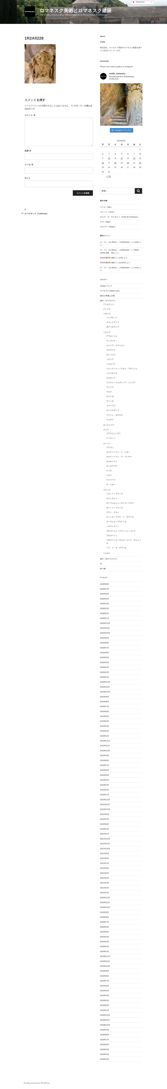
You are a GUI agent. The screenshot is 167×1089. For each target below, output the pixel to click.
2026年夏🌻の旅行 (108, 258)
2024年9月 (104, 697)
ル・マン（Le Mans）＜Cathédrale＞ (115, 242)
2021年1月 (104, 893)
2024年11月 (105, 687)
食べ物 (103, 569)
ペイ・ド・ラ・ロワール (116, 548)
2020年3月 (104, 942)
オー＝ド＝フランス (114, 508)
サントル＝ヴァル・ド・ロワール (120, 517)
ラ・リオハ (110, 484)
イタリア (107, 332)
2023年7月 (104, 765)
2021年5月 (104, 873)
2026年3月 (104, 608)
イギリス (107, 314)
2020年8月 (104, 917)
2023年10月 (105, 751)
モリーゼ (110, 396)
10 (109, 158)
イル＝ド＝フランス (114, 494)
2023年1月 (104, 795)
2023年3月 (104, 785)
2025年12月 (105, 623)
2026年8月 (104, 584)
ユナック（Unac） (107, 212)
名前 (28, 151)
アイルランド (108, 304)
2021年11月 (105, 844)
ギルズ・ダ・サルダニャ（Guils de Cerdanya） (119, 217)
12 (122, 158)
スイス (106, 430)
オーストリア (108, 425)
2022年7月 (104, 819)
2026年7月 (104, 589)
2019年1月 (104, 1010)
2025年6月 (104, 653)
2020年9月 (104, 912)
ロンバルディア (112, 410)
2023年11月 (105, 746)
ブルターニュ (111, 535)
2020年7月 (104, 922)
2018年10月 (105, 1025)
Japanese (140, 2)
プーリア (110, 387)
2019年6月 (104, 986)
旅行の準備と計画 (107, 296)
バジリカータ (111, 373)
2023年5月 (104, 775)
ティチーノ (110, 438)
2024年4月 (104, 721)
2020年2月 (104, 946)
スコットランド (112, 322)
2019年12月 (105, 956)
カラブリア (110, 350)
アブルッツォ (111, 336)
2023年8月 (104, 760)
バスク (109, 475)
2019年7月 (104, 981)
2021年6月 (104, 868)
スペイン (107, 443)
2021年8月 (104, 858)
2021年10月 (105, 849)
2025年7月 (104, 648)
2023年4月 (104, 780)
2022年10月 (105, 809)
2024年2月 (104, 731)
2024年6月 (104, 711)
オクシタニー (111, 498)
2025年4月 (104, 662)
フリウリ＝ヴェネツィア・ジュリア (121, 382)
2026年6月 (104, 594)
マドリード (110, 480)
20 (128, 163)
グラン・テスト (112, 512)
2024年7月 (104, 706)
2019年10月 (105, 966)
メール (29, 164)
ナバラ (109, 471)
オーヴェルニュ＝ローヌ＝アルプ (120, 503)
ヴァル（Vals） (106, 207)
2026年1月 (104, 618)
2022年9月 (104, 814)
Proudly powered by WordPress (37, 1083)
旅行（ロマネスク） (108, 301)
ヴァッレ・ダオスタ (114, 415)
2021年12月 (105, 839)
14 (134, 158)
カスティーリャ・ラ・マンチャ (119, 457)
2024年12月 (105, 682)
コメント (30, 115)
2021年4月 (104, 878)
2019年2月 (104, 1005)
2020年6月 (104, 927)
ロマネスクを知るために (110, 291)
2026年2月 (104, 613)
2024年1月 (104, 736)
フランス (107, 490)
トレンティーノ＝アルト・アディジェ (121, 368)
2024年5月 (104, 716)
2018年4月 (104, 1054)
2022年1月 (104, 834)
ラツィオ (110, 401)
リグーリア (110, 406)
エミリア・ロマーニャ (115, 345)
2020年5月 (104, 932)
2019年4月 (104, 995)
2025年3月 (104, 667)
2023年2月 (104, 790)
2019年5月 (104, 991)
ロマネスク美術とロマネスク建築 (76, 10)
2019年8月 (104, 976)
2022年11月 (105, 804)
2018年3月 (104, 1059)
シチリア (110, 359)
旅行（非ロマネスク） (109, 559)
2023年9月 (104, 755)
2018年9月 (104, 1030)
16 (103, 163)
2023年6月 (104, 770)
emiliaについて (106, 286)
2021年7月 (104, 863)
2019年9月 (104, 971)
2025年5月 (104, 657)
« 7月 (108, 176)
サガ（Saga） (106, 222)
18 (115, 163)
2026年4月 (104, 604)
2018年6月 (104, 1044)
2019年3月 (104, 1000)
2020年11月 (105, 902)
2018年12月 (105, 1015)
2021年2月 (104, 888)
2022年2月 (104, 829)
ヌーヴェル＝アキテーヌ (116, 522)
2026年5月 (104, 599)
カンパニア (110, 355)
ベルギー (107, 553)
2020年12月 (105, 898)
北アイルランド (112, 327)
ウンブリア (110, 341)
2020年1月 (104, 951)
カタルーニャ (111, 461)
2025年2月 (104, 672)
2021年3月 (104, 883)
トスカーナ (110, 364)
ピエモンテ (110, 378)
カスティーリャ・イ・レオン (118, 452)
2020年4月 (104, 937)
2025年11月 (105, 628)
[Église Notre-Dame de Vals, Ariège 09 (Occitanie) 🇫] (121, 104)
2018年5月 (104, 1049)
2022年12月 (105, 800)
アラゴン (110, 447)
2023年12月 (105, 741)
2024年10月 (105, 692)
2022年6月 (104, 824)
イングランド (111, 318)
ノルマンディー (112, 526)
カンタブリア (111, 466)
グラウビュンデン (113, 433)
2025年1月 (104, 677)
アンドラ (107, 309)
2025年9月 (104, 638)
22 (140, 163)
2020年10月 (105, 907)
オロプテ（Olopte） (108, 227)
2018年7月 (104, 1040)
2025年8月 (104, 643)
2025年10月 (105, 633)
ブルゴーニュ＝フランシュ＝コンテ (121, 531)
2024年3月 (104, 726)
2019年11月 (105, 961)
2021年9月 (104, 853)
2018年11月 (105, 1020)
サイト (28, 178)
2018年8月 (104, 1035)
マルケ (109, 392)
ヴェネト (110, 419)
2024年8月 (104, 702)
